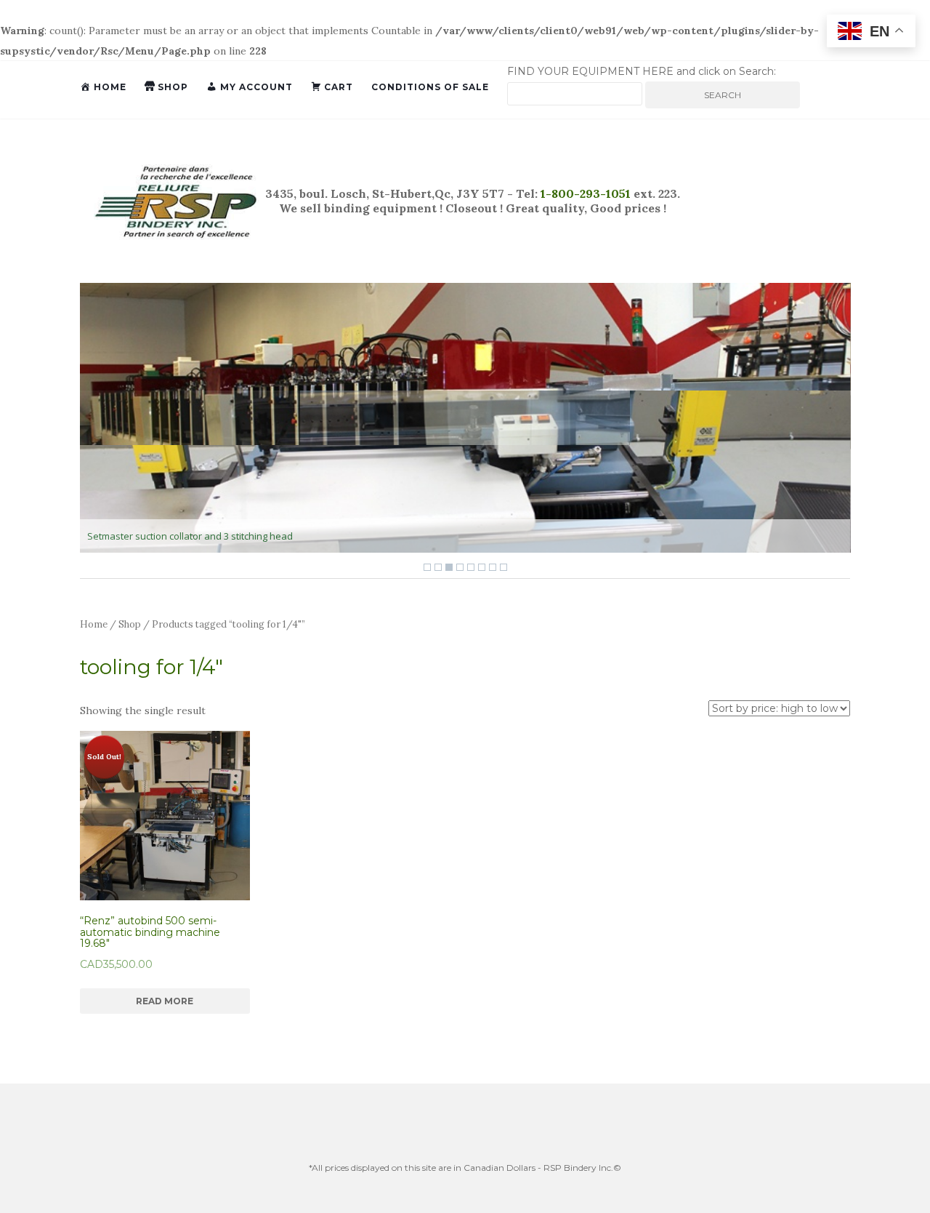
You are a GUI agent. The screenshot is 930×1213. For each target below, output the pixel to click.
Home (94, 624)
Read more (164, 1001)
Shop (129, 624)
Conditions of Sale (430, 86)
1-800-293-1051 (584, 193)
